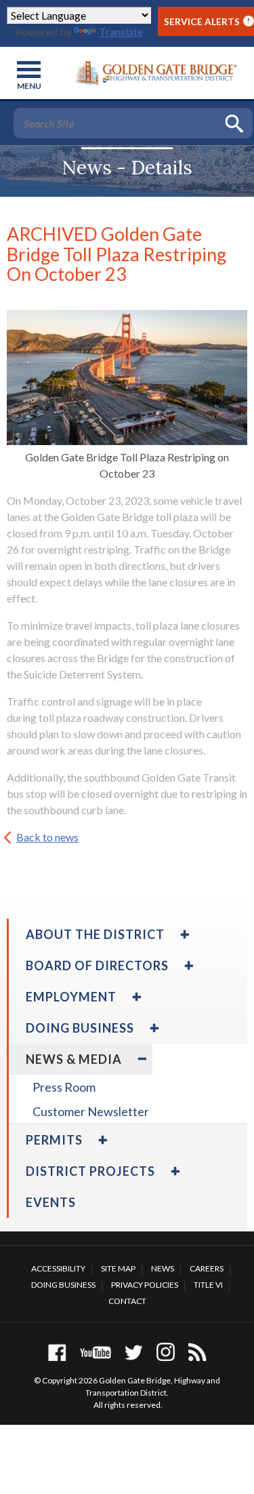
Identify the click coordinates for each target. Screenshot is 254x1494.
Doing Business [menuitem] (80, 1027)
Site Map (118, 1268)
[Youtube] (95, 1352)
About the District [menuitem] (95, 934)
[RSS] (197, 1352)
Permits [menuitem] (54, 1139)
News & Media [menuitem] (74, 1059)
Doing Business (63, 1285)
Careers (207, 1268)
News (162, 1268)
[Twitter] (134, 1352)
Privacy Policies (144, 1285)
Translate (121, 31)
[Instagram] (165, 1352)
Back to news (47, 836)
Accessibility (58, 1268)
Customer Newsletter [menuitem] (91, 1111)
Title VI (208, 1285)
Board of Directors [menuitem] (97, 965)
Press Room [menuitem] (64, 1086)
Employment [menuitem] (71, 996)
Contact (127, 1301)
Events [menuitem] (51, 1202)
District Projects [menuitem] (90, 1171)
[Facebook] (57, 1352)
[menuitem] (183, 934)
